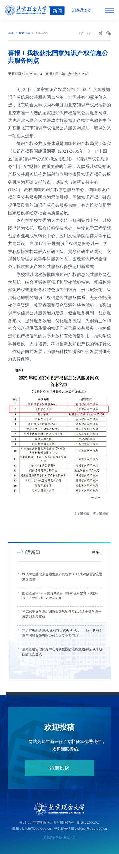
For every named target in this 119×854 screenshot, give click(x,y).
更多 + (96, 552)
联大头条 (24, 33)
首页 (11, 33)
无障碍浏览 (81, 10)
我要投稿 (59, 767)
